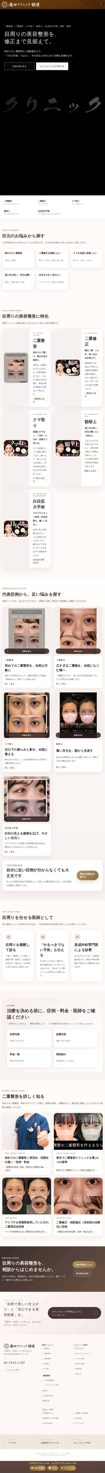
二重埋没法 (47, 1353)
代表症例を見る (19, 66)
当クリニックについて (83, 1353)
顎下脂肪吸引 (49, 1380)
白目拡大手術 (47, 1396)
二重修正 (46, 1364)
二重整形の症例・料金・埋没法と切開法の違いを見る (27, 1168)
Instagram (78, 1418)
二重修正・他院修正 (81, 1413)
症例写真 (78, 1369)
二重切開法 (47, 1359)
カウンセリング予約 (13, 1370)
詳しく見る (11, 684)
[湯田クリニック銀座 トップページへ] (19, 1346)
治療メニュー (48, 1345)
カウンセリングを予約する (52, 66)
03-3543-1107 (82, 1273)
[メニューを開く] (101, 4)
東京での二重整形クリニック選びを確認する (76, 1170)
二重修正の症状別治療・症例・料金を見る (75, 1232)
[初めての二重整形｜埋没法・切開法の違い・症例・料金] (26, 1131)
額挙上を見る (92, 471)
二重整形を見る (40, 400)
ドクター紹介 (79, 1359)
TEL (54, 1468)
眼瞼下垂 (46, 1401)
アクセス (69, 1468)
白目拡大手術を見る (40, 561)
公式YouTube (47, 1423)
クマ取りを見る (40, 479)
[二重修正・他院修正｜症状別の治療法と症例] (78, 1196)
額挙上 (45, 1391)
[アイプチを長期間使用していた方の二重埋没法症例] (26, 1196)
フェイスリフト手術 (52, 1385)
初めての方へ (79, 1348)
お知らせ (78, 1374)
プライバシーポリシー (41, 1453)
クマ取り (46, 1369)
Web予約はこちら (84, 1265)
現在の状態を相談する (87, 875)
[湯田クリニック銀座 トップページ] (20, 4)
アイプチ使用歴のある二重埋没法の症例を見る (26, 1232)
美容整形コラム (48, 1413)
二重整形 (46, 1348)
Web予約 (39, 1468)
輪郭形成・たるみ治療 (50, 1418)
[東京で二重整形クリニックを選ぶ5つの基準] (78, 1131)
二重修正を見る (92, 394)
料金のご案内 (79, 1364)
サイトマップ (79, 1423)
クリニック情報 (65, 1453)
